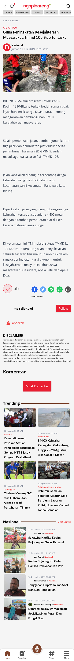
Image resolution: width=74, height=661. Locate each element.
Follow (63, 308)
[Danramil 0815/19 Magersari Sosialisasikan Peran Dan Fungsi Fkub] (15, 609)
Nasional (37, 12)
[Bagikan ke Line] (51, 290)
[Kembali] (6, 6)
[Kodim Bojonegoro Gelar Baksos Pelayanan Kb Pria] (15, 561)
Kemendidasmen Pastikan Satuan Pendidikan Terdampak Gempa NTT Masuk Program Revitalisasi (19, 448)
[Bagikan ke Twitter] (43, 290)
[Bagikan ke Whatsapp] (60, 290)
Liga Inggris (9, 489)
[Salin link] (68, 290)
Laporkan (17, 323)
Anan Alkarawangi (42, 604)
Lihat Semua (64, 521)
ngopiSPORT (51, 12)
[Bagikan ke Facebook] (34, 290)
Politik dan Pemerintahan (50, 487)
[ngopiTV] (12, 6)
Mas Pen (38, 533)
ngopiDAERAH (22, 12)
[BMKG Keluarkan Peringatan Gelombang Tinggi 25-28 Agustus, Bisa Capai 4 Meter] (54, 418)
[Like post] (7, 288)
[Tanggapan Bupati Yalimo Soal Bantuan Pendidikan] (15, 585)
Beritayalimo (40, 580)
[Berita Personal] (37, 648)
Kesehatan (66, 12)
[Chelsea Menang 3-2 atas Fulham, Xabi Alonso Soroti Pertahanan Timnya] (20, 471)
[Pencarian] (68, 6)
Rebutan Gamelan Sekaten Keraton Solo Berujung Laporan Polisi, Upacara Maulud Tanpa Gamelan (53, 501)
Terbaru (8, 12)
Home (6, 20)
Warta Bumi (43, 436)
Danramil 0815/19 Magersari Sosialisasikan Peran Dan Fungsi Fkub (47, 613)
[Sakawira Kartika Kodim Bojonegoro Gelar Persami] (15, 538)
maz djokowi (23, 308)
